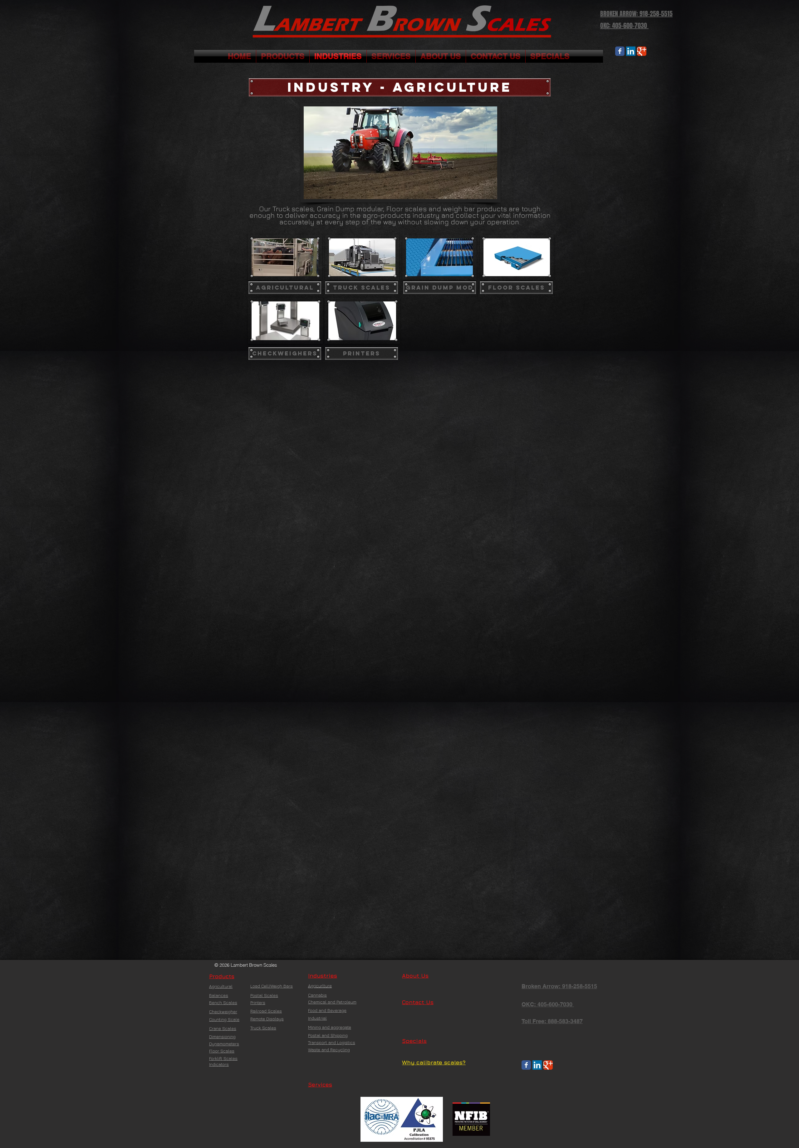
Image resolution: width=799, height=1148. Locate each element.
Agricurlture (320, 985)
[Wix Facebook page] (620, 51)
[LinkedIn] (630, 51)
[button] (400, 87)
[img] (285, 321)
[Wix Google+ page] (641, 51)
